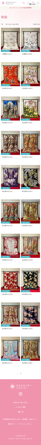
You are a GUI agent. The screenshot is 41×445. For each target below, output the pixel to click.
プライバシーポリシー (25, 424)
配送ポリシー (12, 424)
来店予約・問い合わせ (20, 402)
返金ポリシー (33, 419)
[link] (20, 395)
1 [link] (17, 373)
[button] (23, 3)
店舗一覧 (20, 412)
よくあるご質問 (20, 407)
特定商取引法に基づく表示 (11, 419)
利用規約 (25, 419)
